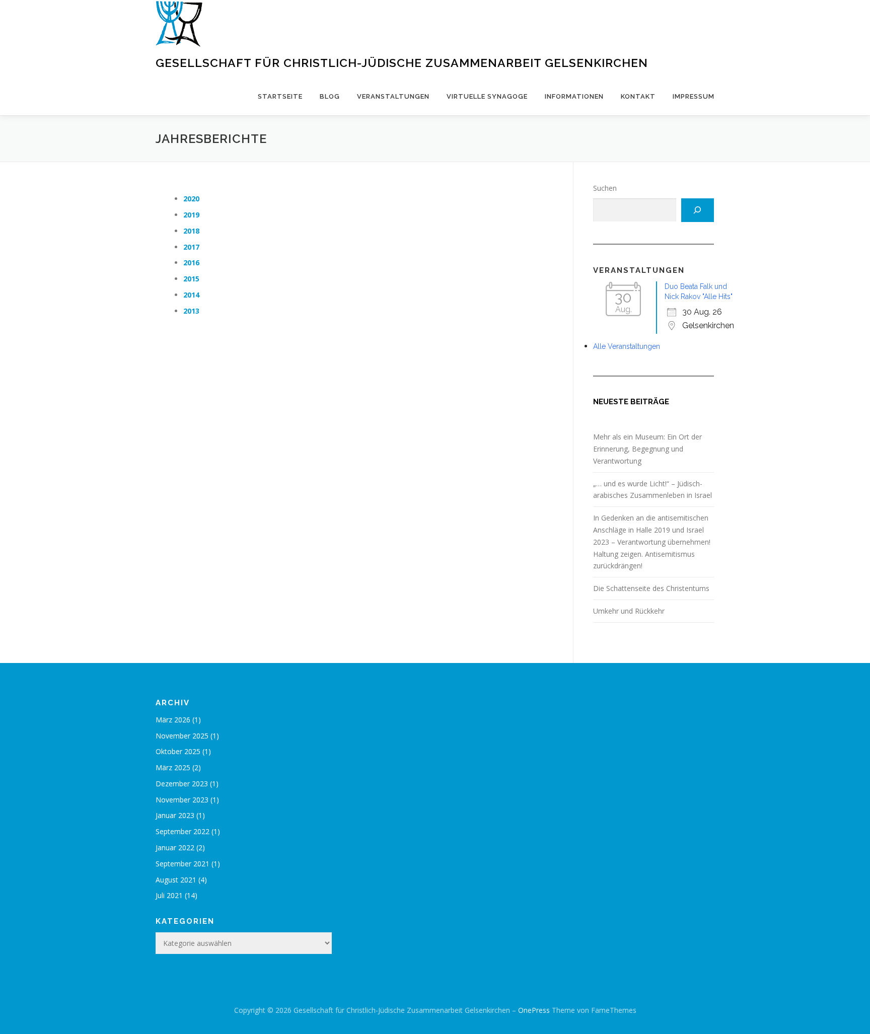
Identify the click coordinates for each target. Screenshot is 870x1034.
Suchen (605, 188)
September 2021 (182, 863)
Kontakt (638, 96)
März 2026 (173, 719)
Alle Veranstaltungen (626, 346)
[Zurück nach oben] (827, 987)
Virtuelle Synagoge (487, 96)
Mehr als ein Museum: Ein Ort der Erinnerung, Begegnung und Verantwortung (647, 449)
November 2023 (182, 799)
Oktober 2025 (178, 751)
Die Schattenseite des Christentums (651, 588)
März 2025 (173, 767)
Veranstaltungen (393, 96)
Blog (330, 96)
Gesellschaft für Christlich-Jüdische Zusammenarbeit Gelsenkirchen (402, 62)
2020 (191, 198)
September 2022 (182, 831)
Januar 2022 (175, 847)
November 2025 (182, 736)
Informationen (574, 96)
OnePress (534, 1010)
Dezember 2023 (182, 783)
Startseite (280, 96)
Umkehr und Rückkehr (629, 611)
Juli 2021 (169, 895)
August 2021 (176, 879)
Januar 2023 (175, 815)
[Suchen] (697, 210)
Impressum (693, 96)
